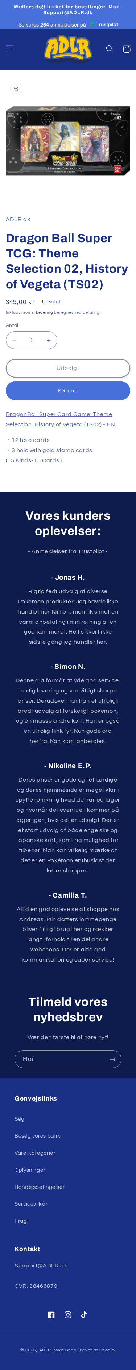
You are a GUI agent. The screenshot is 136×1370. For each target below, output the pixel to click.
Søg (20, 1119)
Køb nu (68, 391)
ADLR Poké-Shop (58, 1350)
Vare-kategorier (35, 1153)
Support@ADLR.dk (41, 1266)
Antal (12, 325)
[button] (9, 49)
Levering (44, 313)
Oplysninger (30, 1170)
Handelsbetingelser (40, 1187)
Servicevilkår (31, 1204)
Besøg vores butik (38, 1136)
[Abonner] (112, 1059)
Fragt (22, 1221)
